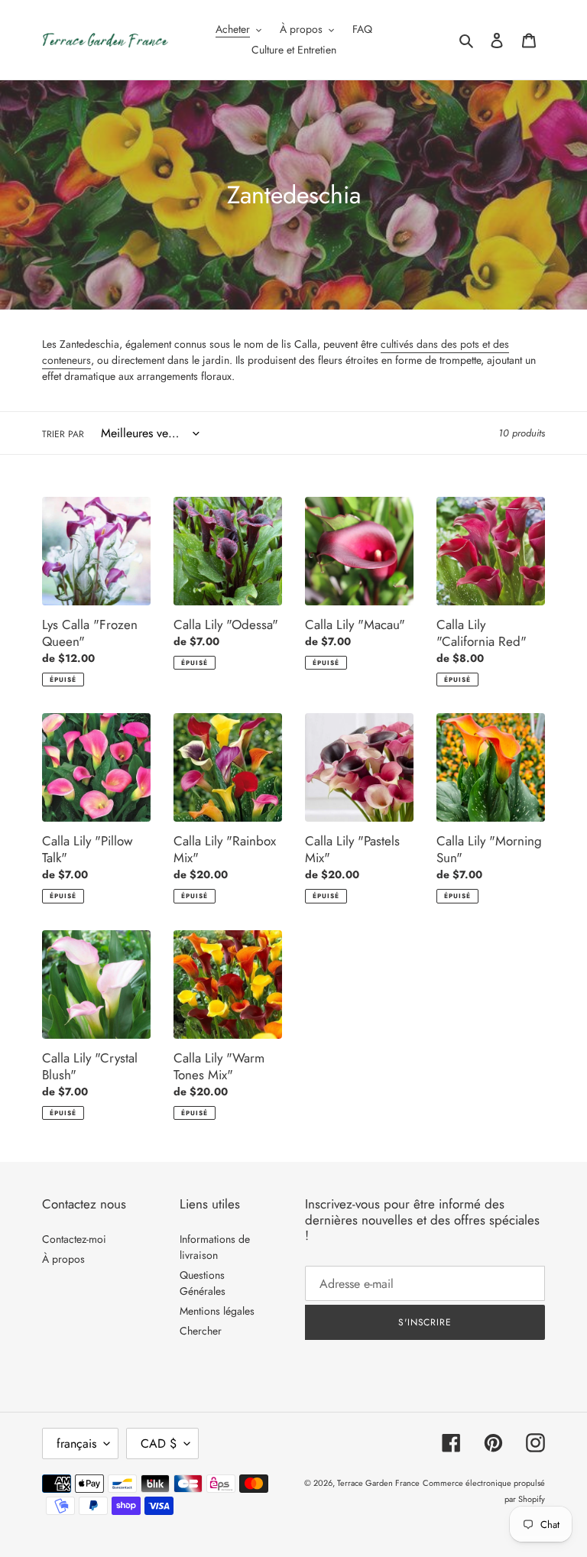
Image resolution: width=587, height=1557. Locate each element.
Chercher (201, 1330)
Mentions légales (217, 1311)
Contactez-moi (74, 1239)
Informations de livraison (215, 1247)
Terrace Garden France (378, 1483)
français (76, 1443)
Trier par (63, 434)
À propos (63, 1259)
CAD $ (159, 1443)
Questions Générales (202, 1283)
